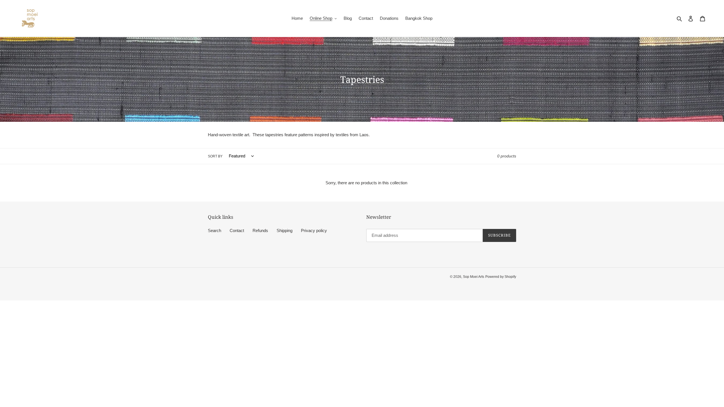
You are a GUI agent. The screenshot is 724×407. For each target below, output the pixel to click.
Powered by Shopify (500, 277)
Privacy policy (314, 230)
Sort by (215, 156)
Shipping (284, 230)
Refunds (260, 230)
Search (214, 230)
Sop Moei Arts (473, 277)
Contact (237, 230)
